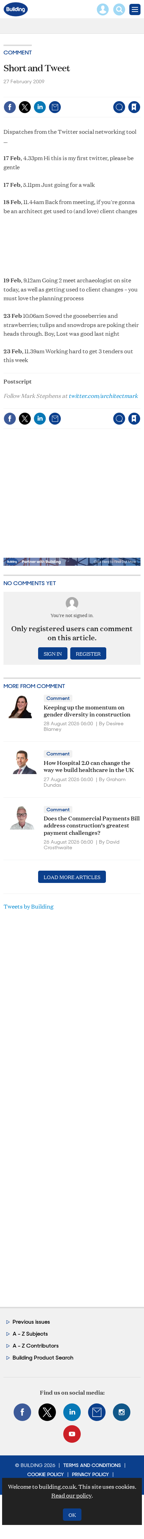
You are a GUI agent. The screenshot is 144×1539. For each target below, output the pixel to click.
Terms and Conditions (92, 1465)
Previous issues (31, 1321)
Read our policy (71, 1495)
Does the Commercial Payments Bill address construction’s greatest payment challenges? (92, 825)
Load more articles (72, 876)
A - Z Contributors (36, 1345)
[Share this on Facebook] (9, 107)
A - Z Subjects (30, 1333)
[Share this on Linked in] (40, 107)
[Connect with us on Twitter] (47, 1412)
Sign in (47, 92)
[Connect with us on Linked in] (72, 1412)
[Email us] (97, 1412)
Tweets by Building (28, 906)
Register (88, 653)
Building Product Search (43, 1357)
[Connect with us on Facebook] (22, 1412)
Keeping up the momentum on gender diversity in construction (87, 710)
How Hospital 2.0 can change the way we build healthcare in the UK (89, 766)
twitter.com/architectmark (103, 396)
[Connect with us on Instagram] (122, 1412)
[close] (140, 92)
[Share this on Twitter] (25, 107)
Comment (17, 52)
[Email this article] (55, 107)
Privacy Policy (90, 1474)
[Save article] (134, 107)
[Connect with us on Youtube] (72, 1434)
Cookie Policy (45, 1474)
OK (72, 1514)
